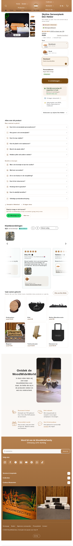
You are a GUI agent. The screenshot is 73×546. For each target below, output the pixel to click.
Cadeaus (49, 2)
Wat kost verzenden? (16, 170)
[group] (17, 25)
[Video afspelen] (32, 28)
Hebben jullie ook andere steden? (20, 154)
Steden (24, 4)
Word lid (65, 451)
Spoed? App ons (51, 93)
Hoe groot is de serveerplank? (19, 132)
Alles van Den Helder (60, 293)
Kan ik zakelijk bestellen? (18, 192)
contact (46, 426)
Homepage (6, 526)
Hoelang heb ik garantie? (18, 186)
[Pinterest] (31, 462)
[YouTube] (26, 462)
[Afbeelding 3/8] (32, 34)
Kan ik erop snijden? (16, 138)
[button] (46, 31)
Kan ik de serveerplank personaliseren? (22, 127)
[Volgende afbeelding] (26, 25)
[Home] (6, 10)
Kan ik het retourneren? (17, 181)
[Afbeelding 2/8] (32, 22)
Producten (21, 8)
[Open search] (33, 228)
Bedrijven (49, 6)
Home (18, 4)
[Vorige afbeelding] (7, 25)
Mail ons (26, 215)
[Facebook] (10, 462)
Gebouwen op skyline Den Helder (53, 112)
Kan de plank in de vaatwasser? (20, 143)
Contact (44, 526)
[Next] (65, 244)
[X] (15, 462)
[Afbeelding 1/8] (32, 16)
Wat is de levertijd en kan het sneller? (22, 164)
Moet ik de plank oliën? (17, 149)
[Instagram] (5, 462)
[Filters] (37, 228)
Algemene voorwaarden (24, 526)
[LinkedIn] (21, 462)
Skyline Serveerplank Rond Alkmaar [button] (33, 284)
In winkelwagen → (55, 81)
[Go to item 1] (10, 236)
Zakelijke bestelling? (62, 35)
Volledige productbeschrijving (19, 198)
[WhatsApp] (37, 462)
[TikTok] (42, 462)
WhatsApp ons (15, 215)
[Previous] (8, 244)
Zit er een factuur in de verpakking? (21, 175)
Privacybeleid (37, 526)
